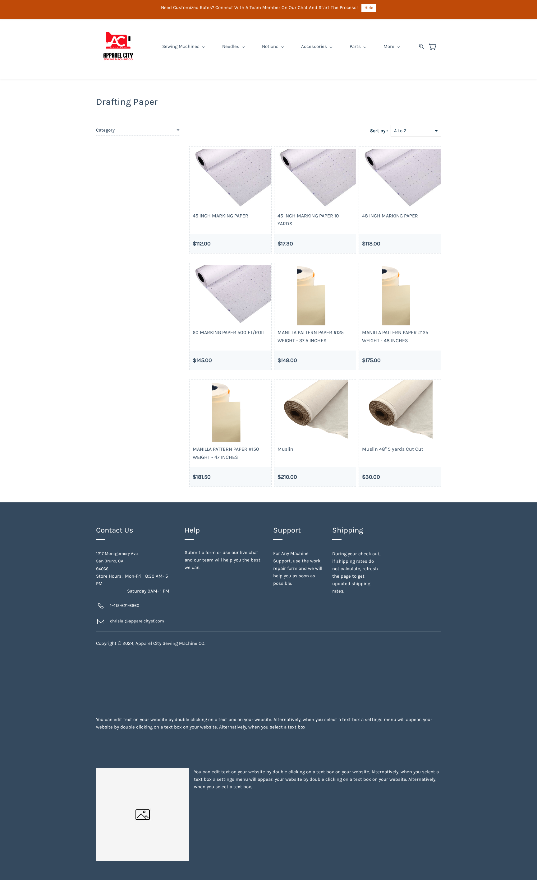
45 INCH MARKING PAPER (220, 216)
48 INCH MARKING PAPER (390, 216)
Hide (369, 7)
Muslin (285, 449)
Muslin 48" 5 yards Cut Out (392, 449)
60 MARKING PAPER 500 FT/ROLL (229, 332)
